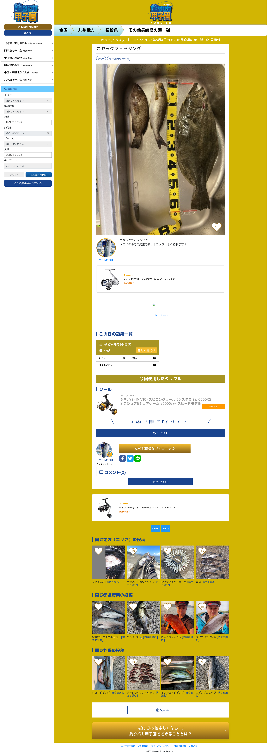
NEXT (165, 528)
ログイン (28, 33)
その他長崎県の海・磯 (149, 30)
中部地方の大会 (18, 58)
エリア (8, 95)
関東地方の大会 (18, 50)
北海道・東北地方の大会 (23, 43)
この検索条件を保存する (28, 183)
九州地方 (86, 30)
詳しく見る (145, 350)
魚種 (6, 149)
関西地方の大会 (18, 65)
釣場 (6, 116)
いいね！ (162, 433)
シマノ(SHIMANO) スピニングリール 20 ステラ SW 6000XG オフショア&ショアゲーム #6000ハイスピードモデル (166, 401)
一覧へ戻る (160, 710)
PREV (156, 528)
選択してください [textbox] (14, 122)
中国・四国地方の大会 (22, 72)
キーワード (10, 160)
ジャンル (9, 138)
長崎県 (111, 30)
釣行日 (8, 127)
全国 (63, 30)
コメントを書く (161, 481)
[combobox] (28, 122)
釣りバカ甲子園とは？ (28, 27)
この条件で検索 (38, 174)
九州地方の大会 (18, 79)
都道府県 (9, 106)
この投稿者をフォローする (155, 448)
